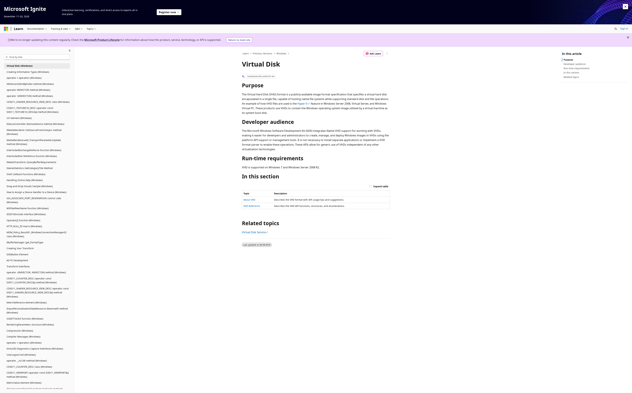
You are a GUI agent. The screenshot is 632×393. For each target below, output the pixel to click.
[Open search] (615, 29)
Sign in (624, 28)
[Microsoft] (6, 29)
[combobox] (37, 57)
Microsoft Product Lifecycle (102, 40)
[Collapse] (70, 50)
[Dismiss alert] (625, 6)
